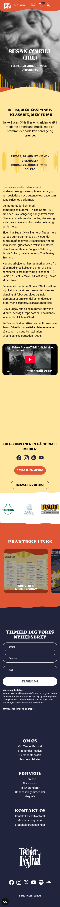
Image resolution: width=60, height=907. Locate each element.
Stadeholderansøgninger (30, 824)
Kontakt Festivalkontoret (30, 816)
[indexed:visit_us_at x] (26, 882)
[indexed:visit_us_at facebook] (11, 882)
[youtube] (41, 457)
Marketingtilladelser (13, 690)
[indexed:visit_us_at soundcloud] (48, 882)
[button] (7, 6)
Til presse (30, 779)
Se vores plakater (30, 759)
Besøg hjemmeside (30, 470)
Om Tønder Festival (30, 746)
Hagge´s (30, 796)
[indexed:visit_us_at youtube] (33, 882)
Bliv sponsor (30, 783)
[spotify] (33, 457)
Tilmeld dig (30, 681)
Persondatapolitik (30, 755)
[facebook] (18, 457)
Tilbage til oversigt (30, 484)
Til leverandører (30, 787)
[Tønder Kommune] (27, 509)
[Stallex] (47, 509)
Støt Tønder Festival (30, 750)
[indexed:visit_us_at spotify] (41, 882)
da (33, 5)
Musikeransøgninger (30, 820)
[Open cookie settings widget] (5, 901)
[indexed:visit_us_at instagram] (18, 882)
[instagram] (26, 457)
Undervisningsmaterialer (30, 792)
